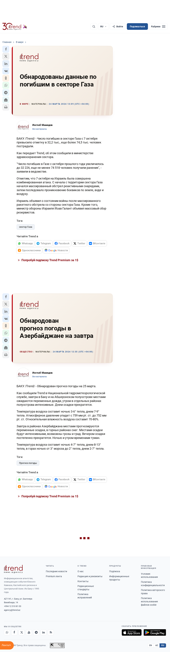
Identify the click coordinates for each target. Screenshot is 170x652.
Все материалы (39, 129)
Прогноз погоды (28, 463)
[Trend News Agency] (13, 569)
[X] (22, 632)
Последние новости (56, 571)
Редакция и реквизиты (90, 576)
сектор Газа (25, 227)
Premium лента (54, 576)
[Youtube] (29, 632)
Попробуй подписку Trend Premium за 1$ (49, 260)
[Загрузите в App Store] (132, 632)
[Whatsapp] (7, 632)
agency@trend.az (12, 610)
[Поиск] (93, 26)
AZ (156, 645)
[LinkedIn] (43, 632)
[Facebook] (14, 632)
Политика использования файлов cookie (149, 601)
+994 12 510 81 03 (12, 606)
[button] (6, 49)
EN (150, 645)
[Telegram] (36, 632)
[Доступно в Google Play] (155, 632)
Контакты (83, 581)
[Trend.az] (14, 26)
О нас (81, 571)
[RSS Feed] (51, 632)
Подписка (114, 571)
